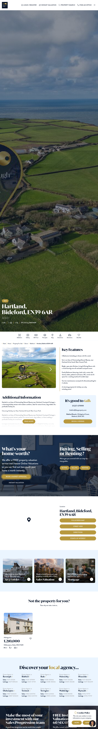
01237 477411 (29, 682)
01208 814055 (65, 694)
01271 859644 (10, 682)
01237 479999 (78, 405)
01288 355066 (47, 680)
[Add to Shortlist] (79, 335)
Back (4, 343)
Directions (77, 532)
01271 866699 (84, 680)
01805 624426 (47, 694)
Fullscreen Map (78, 520)
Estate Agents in (8, 676)
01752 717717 (84, 694)
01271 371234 (9, 680)
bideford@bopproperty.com (77, 410)
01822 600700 (28, 694)
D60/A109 (32, 323)
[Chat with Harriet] (92, 723)
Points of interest (77, 538)
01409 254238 (66, 680)
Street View (78, 526)
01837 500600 (9, 694)
